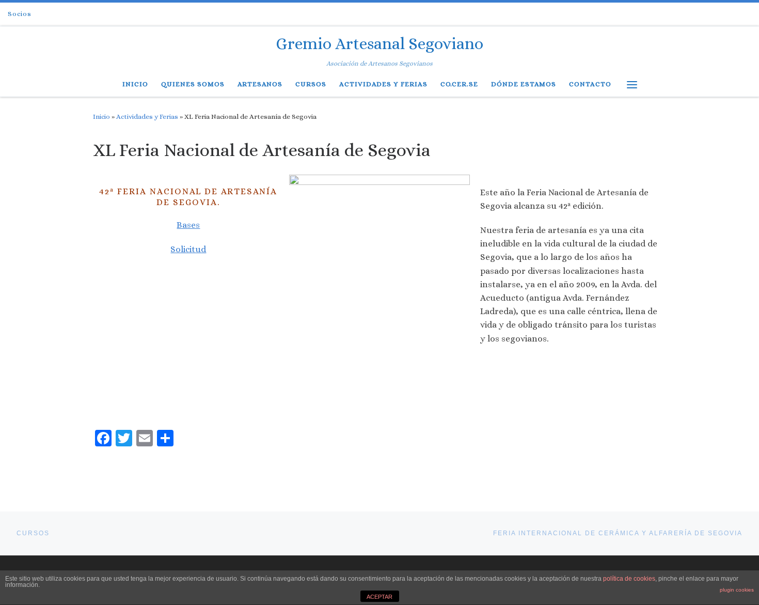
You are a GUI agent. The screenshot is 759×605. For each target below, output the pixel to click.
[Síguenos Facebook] (708, 14)
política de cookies (629, 578)
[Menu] (632, 84)
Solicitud (188, 249)
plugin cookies (737, 590)
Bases (188, 225)
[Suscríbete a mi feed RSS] (695, 14)
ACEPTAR (379, 597)
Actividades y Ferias (147, 116)
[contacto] (722, 14)
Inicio (101, 116)
